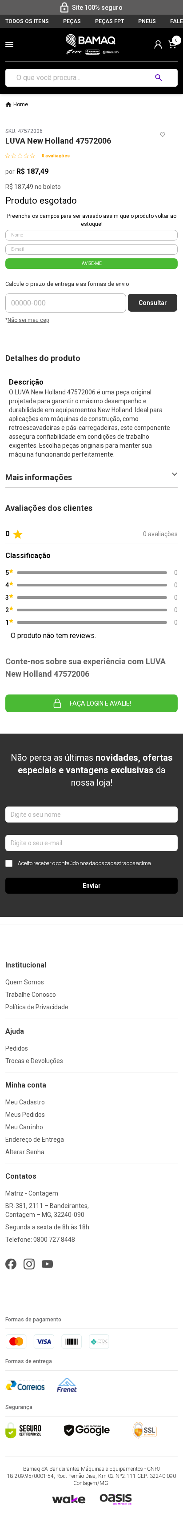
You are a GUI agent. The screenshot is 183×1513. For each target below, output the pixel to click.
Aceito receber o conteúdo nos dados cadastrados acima (84, 863)
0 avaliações (56, 155)
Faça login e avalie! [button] (100, 703)
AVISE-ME (92, 263)
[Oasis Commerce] (115, 1499)
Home (20, 104)
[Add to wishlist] (162, 135)
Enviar (92, 885)
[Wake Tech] (68, 1499)
